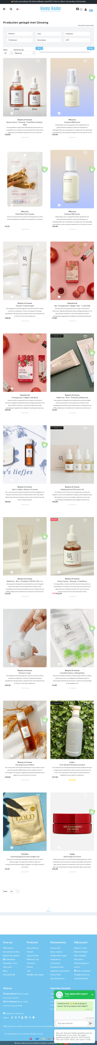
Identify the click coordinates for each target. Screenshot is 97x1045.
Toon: (5, 50)
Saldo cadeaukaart (83, 971)
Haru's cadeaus (56, 952)
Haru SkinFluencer (57, 978)
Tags (29, 971)
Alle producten (33, 948)
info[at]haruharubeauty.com (14, 1013)
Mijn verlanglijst (80, 955)
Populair (30, 952)
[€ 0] (39, 52)
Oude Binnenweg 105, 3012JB (12, 1006)
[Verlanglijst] (81, 9)
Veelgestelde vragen (58, 955)
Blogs (5, 971)
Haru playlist (8, 974)
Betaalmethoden (57, 967)
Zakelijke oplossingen (35, 974)
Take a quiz (7, 967)
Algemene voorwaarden (59, 971)
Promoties (31, 963)
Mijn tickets (78, 959)
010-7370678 (24, 994)
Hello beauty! (8, 948)
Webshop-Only (33, 959)
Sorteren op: (19, 50)
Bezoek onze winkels (11, 955)
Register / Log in (80, 948)
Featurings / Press (10, 963)
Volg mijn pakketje (81, 978)
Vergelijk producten (82, 974)
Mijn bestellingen (81, 952)
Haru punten (55, 948)
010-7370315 (24, 1002)
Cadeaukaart (10, 959)
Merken (30, 967)
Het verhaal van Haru (11, 952)
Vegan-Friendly (33, 955)
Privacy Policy (55, 974)
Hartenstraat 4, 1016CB (10, 998)
